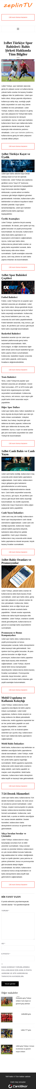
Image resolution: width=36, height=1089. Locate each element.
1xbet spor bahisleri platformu (21, 132)
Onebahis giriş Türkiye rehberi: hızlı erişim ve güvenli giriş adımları (23, 1001)
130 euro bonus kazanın (18, 17)
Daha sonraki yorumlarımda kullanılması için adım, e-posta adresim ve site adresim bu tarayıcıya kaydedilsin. (16, 971)
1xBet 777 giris (26, 1030)
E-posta (5, 954)
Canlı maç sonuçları (18, 1082)
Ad (3, 944)
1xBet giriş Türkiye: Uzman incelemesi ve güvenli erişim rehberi (25, 1048)
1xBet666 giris (26, 1014)
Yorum (5, 911)
